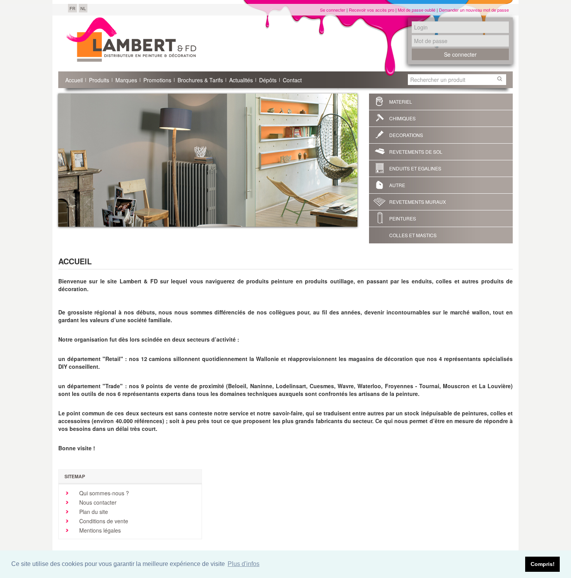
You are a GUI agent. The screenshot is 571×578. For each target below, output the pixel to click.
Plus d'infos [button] (243, 564)
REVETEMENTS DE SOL (415, 151)
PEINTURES (402, 218)
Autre (397, 185)
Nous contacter (97, 502)
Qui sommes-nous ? (103, 493)
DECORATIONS (406, 135)
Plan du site (93, 512)
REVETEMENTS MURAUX (417, 201)
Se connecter (332, 10)
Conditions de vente (103, 521)
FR (72, 8)
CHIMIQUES (402, 118)
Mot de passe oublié (416, 10)
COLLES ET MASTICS (413, 235)
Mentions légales (99, 530)
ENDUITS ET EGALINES (415, 168)
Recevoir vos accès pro (371, 10)
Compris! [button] (543, 564)
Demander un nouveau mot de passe (474, 10)
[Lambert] (131, 39)
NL (83, 8)
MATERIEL (400, 101)
